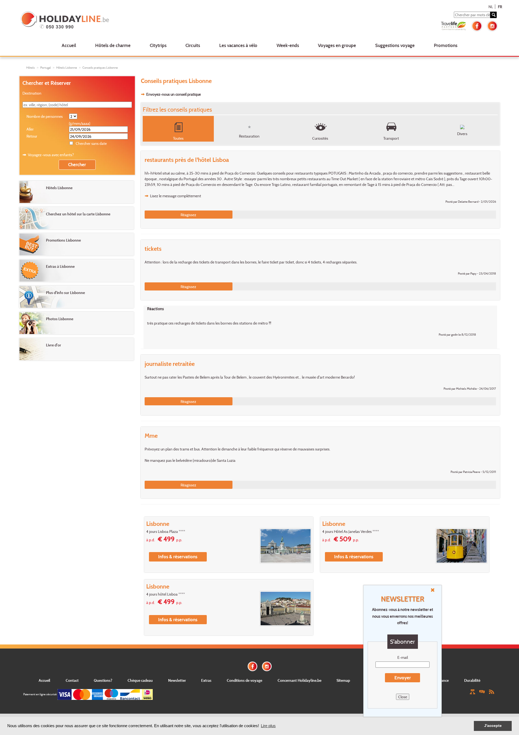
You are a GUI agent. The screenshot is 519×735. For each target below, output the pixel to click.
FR (500, 6)
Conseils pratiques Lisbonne (100, 67)
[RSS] (491, 691)
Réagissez (188, 214)
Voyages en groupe (337, 45)
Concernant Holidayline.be (299, 680)
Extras (206, 680)
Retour (31, 136)
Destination (31, 93)
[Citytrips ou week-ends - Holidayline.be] (117, 20)
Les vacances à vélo (238, 45)
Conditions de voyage (244, 680)
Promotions (445, 45)
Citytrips (158, 45)
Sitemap (343, 680)
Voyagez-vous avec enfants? (51, 154)
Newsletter (177, 680)
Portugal (45, 67)
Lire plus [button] (268, 725)
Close (402, 696)
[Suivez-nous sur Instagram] (492, 25)
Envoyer (402, 677)
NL (490, 6)
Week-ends (288, 45)
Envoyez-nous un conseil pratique (173, 94)
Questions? (103, 680)
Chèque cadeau (140, 680)
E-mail (402, 657)
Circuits (192, 45)
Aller (30, 129)
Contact (72, 680)
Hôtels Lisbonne (66, 67)
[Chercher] (493, 15)
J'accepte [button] (493, 726)
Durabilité (472, 680)
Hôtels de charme (113, 45)
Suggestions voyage (395, 45)
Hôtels (30, 67)
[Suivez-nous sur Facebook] (477, 25)
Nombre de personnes (44, 116)
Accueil (69, 45)
